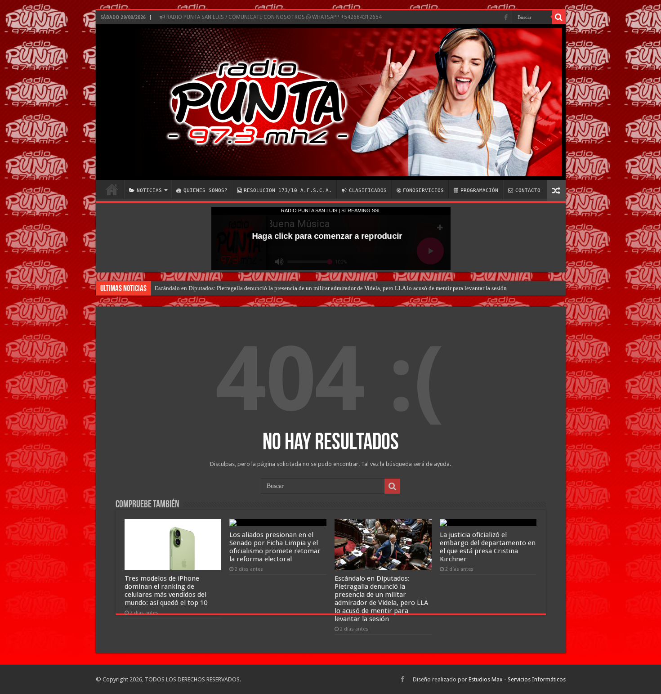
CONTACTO (527, 190)
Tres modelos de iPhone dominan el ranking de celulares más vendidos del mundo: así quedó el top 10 (166, 590)
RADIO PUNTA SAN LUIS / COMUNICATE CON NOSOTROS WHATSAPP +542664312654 (273, 17)
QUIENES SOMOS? (205, 190)
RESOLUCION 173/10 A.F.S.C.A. (288, 190)
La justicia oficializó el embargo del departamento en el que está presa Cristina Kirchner (488, 547)
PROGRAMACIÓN (479, 190)
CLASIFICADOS (368, 190)
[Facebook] (506, 17)
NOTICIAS (149, 190)
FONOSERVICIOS (423, 190)
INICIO (112, 189)
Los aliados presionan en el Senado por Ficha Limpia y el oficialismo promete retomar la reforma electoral (275, 547)
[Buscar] (559, 17)
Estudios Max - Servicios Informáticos (517, 679)
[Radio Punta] (331, 102)
